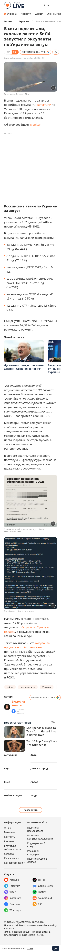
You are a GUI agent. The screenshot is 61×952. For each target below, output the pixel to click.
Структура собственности (12, 847)
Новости (26, 13)
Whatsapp (15, 910)
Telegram (14, 885)
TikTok (41, 879)
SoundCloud (45, 898)
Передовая (23, 21)
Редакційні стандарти (33, 852)
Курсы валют (11, 858)
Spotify (42, 891)
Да (55, 948)
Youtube (14, 879)
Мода (33, 795)
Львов (34, 782)
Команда (9, 853)
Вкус (7, 768)
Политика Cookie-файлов (37, 860)
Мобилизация (13, 795)
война (10, 687)
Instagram (15, 898)
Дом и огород (39, 768)
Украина (46, 687)
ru (45, 5)
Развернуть (30, 810)
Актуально (10, 755)
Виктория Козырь (18, 703)
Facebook (14, 904)
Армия (39, 13)
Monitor (35, 124)
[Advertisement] (30, 166)
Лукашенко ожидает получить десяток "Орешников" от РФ (24, 367)
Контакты (9, 836)
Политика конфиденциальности (40, 837)
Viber (12, 891)
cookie (30, 948)
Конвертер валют (14, 862)
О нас (7, 827)
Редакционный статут (36, 845)
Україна (12, 13)
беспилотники (28, 687)
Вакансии (9, 832)
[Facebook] (14, 711)
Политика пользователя (35, 829)
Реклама (9, 841)
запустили (44, 105)
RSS (40, 904)
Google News (45, 885)
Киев (7, 782)
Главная (8, 21)
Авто (33, 755)
